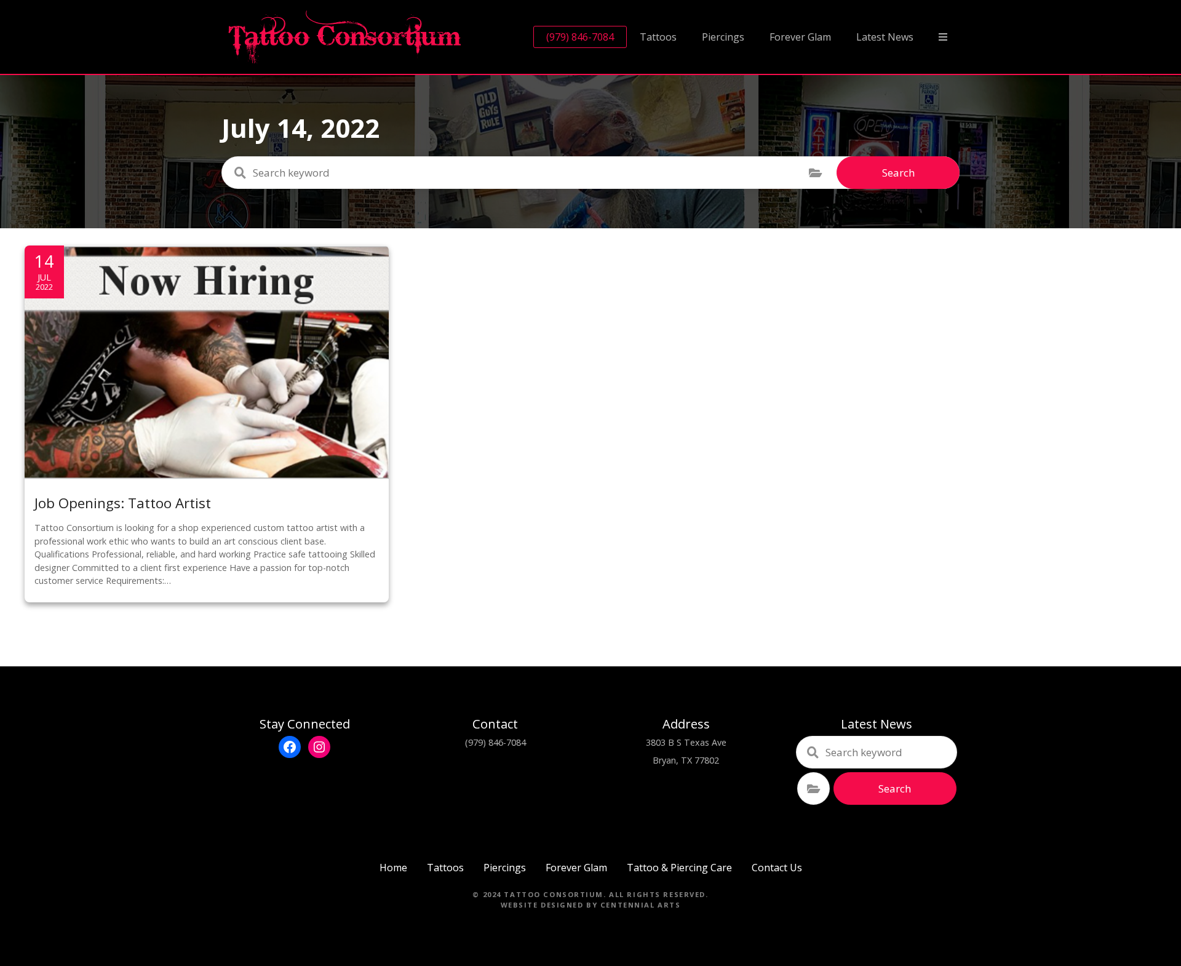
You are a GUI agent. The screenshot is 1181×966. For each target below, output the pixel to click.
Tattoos (658, 37)
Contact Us (777, 867)
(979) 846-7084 (580, 37)
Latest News (884, 37)
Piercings (723, 37)
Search (898, 173)
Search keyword (240, 173)
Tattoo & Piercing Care (679, 867)
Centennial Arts (640, 904)
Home (393, 867)
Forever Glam (800, 37)
